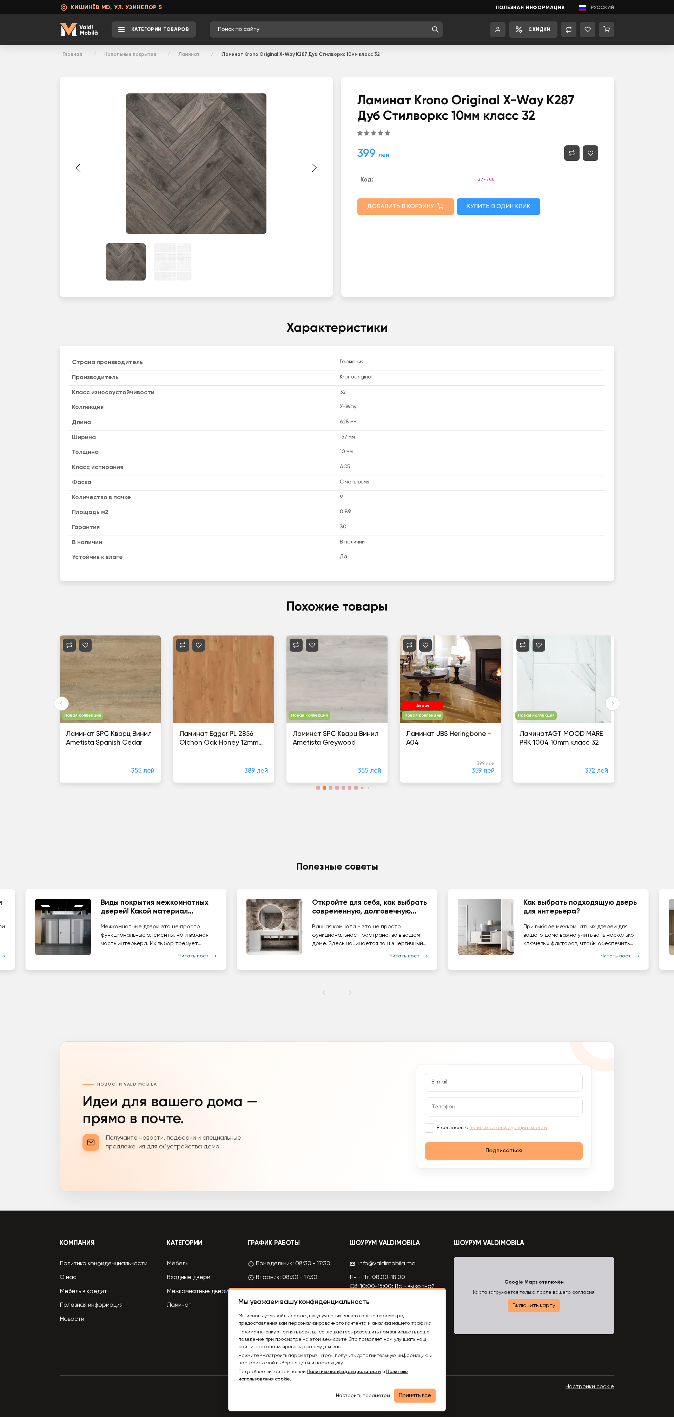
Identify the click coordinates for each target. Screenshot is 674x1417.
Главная (72, 54)
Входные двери (188, 1277)
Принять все (415, 1395)
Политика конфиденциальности (103, 1264)
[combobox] (323, 29)
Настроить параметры (363, 1395)
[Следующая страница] (314, 168)
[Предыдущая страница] (78, 168)
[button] (435, 29)
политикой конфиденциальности (508, 1127)
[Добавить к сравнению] (572, 153)
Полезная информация (530, 7)
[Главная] (79, 29)
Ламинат (189, 54)
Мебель (177, 1264)
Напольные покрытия (130, 54)
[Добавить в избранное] (590, 153)
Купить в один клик (498, 207)
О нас (68, 1277)
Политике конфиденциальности (344, 1371)
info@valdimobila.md (387, 1264)
